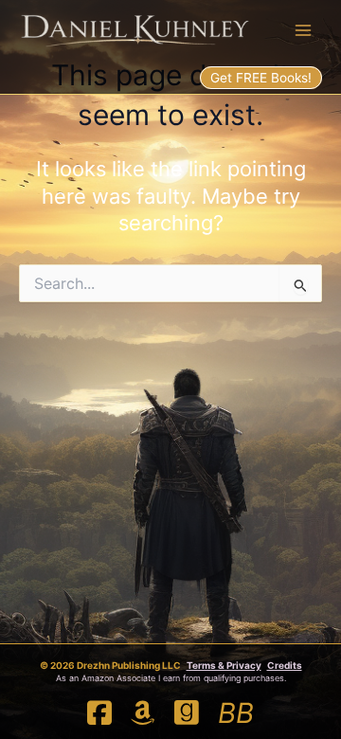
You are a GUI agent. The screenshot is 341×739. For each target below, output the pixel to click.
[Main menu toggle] (303, 30)
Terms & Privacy (224, 665)
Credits (284, 665)
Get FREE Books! (261, 77)
